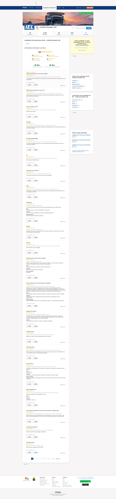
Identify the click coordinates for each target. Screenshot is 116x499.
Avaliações (45, 33)
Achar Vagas (31, 7)
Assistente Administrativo (78, 86)
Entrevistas (86, 33)
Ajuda (53, 478)
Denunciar (63, 85)
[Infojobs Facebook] (78, 478)
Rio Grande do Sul (76, 99)
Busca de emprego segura (67, 486)
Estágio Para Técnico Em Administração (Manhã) (82, 135)
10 (53, 458)
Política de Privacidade (56, 486)
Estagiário (74, 80)
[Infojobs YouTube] (84, 478)
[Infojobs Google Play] (85, 484)
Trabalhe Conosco (43, 481)
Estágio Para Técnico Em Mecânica (81, 140)
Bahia (73, 103)
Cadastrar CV (89, 7)
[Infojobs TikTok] (92, 478)
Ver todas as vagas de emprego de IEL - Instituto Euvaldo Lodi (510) (80, 151)
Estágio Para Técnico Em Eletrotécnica (82, 145)
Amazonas (74, 107)
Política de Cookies (43, 482)
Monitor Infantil (75, 84)
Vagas (72, 33)
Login (84, 7)
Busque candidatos (55, 482)
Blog (63, 7)
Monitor (74, 82)
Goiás (73, 101)
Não (36, 84)
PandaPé (53, 483)
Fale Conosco (42, 485)
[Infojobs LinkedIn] (86, 478)
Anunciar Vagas (54, 481)
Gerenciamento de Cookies (44, 483)
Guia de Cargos (65, 482)
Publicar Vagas (38, 7)
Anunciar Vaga (79, 7)
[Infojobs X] (81, 478)
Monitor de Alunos (76, 87)
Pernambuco (75, 105)
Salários (59, 7)
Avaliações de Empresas (49, 7)
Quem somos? (42, 478)
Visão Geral (30, 34)
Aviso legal (54, 485)
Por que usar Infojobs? (44, 480)
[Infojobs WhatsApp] (85, 481)
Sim (30, 84)
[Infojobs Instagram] (89, 478)
